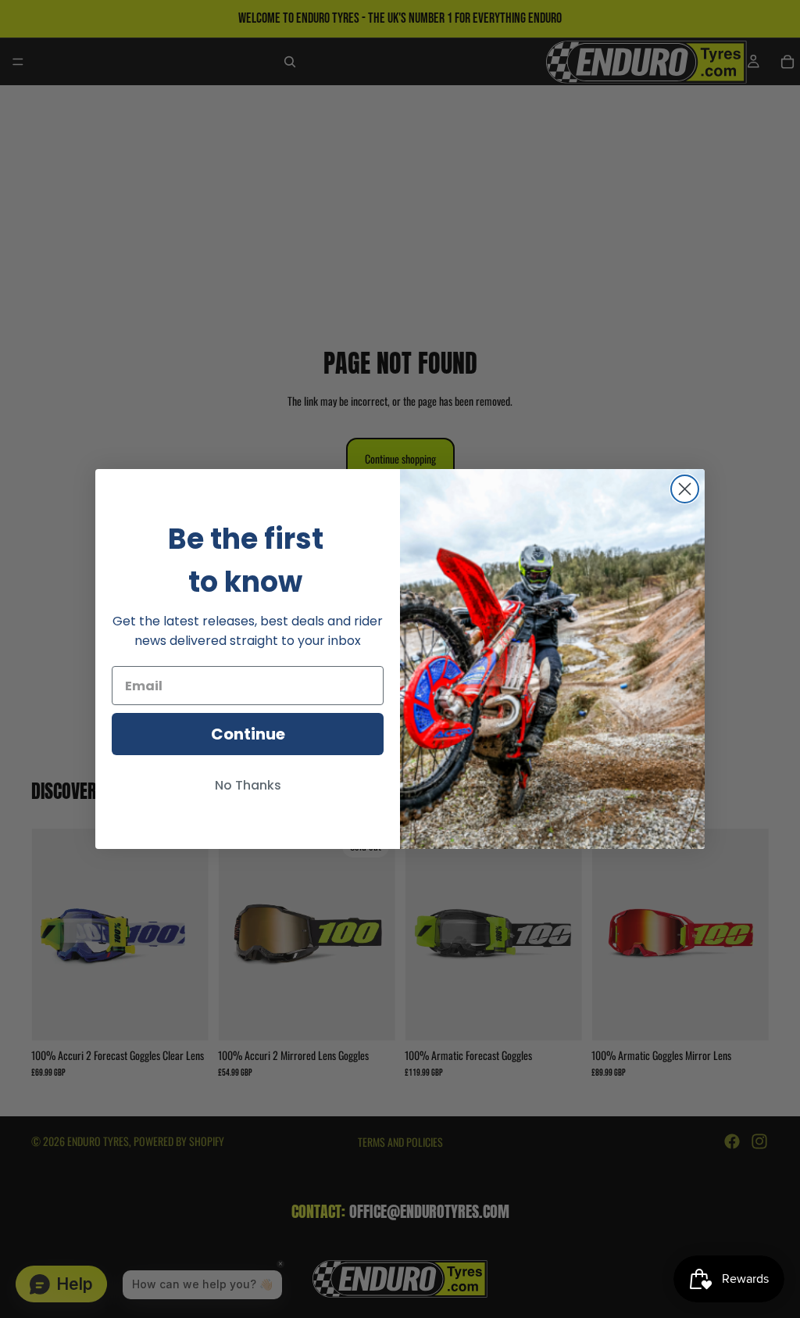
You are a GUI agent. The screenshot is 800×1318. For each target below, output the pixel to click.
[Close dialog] (684, 489)
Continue (248, 734)
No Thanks (248, 785)
